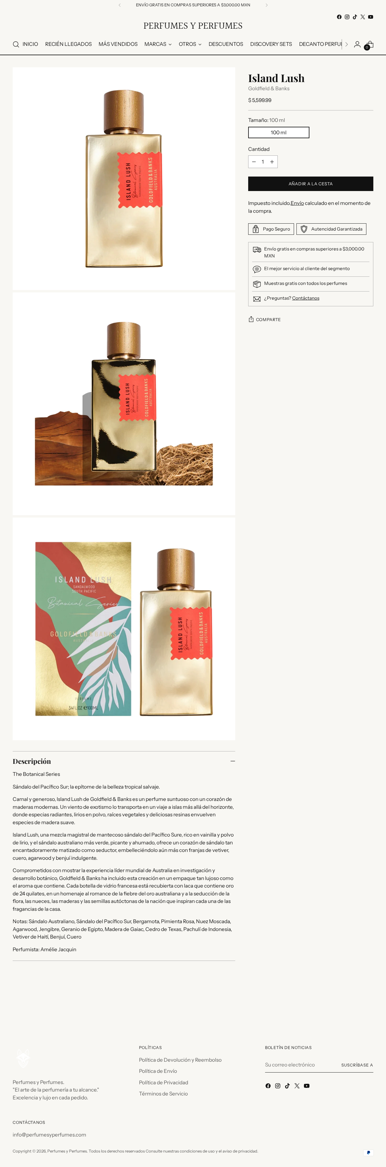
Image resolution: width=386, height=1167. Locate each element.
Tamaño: (266, 120)
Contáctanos (305, 298)
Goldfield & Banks (269, 88)
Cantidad (259, 149)
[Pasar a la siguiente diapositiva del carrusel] (368, 1011)
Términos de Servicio (163, 1094)
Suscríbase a (357, 1065)
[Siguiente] (266, 5)
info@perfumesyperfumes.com (49, 1135)
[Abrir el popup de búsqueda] (16, 44)
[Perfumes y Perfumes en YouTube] (370, 17)
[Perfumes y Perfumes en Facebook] (339, 17)
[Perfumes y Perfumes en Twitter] (362, 17)
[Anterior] (119, 5)
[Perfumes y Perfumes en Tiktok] (355, 17)
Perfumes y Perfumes (67, 1151)
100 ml (278, 132)
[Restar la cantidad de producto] (253, 162)
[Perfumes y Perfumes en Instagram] (347, 17)
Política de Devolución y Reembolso (180, 1060)
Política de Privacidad (163, 1082)
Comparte (268, 319)
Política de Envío (158, 1071)
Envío (297, 203)
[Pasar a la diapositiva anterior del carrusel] (354, 1011)
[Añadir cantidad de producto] (272, 162)
